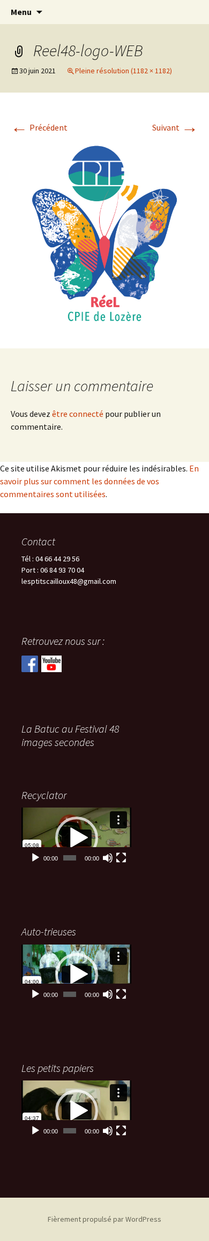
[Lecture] (35, 857)
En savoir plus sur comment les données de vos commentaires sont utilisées (99, 481)
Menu (21, 11)
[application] (76, 838)
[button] (76, 838)
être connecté (77, 413)
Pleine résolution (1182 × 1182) (123, 70)
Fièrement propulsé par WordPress (104, 1219)
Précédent (39, 127)
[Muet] (107, 857)
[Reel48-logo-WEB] (104, 232)
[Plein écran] (121, 857)
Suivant (175, 127)
